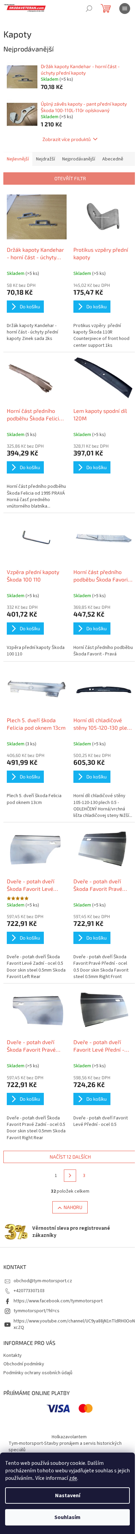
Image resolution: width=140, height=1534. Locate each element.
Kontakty (12, 1355)
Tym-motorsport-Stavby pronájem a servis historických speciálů (65, 1446)
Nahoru (73, 1207)
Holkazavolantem (69, 1437)
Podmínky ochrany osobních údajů (37, 1372)
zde (73, 1478)
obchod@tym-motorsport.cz (43, 1280)
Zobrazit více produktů (66, 139)
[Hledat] (89, 8)
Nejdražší (45, 159)
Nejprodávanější (78, 159)
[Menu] (125, 8)
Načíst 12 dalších (70, 1157)
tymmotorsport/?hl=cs (36, 1310)
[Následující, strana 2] (70, 1175)
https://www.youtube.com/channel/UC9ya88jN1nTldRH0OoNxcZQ (74, 1324)
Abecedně (112, 159)
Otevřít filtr (70, 178)
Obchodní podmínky (23, 1364)
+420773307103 (29, 1290)
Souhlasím (67, 1517)
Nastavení (67, 1495)
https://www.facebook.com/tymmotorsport (58, 1301)
